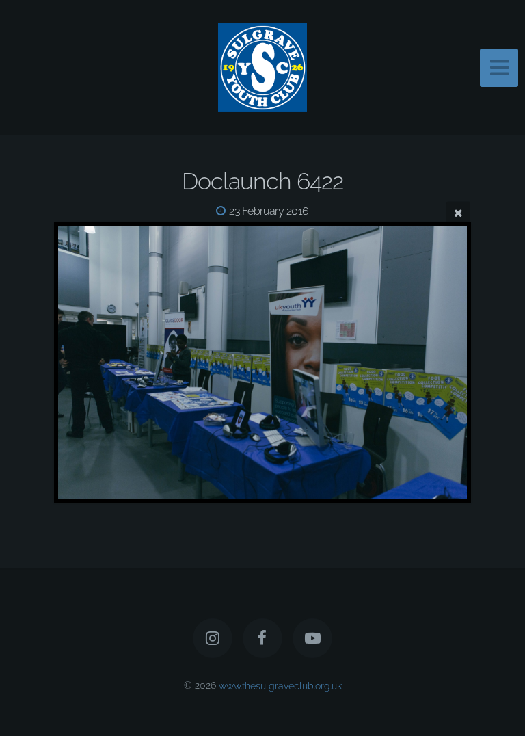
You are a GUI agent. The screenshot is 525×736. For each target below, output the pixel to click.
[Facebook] (262, 638)
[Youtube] (313, 638)
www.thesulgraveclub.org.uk (280, 685)
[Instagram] (212, 638)
